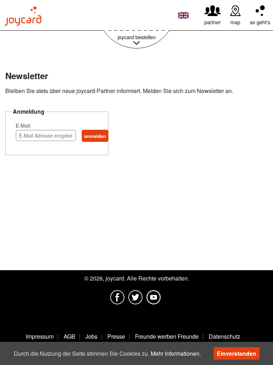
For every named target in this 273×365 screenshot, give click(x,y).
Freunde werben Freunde (167, 336)
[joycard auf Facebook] (117, 297)
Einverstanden (236, 353)
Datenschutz (224, 336)
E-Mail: (23, 125)
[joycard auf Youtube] (153, 297)
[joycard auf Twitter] (135, 297)
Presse (116, 336)
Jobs (91, 336)
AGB (69, 336)
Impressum (40, 336)
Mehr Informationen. (176, 353)
